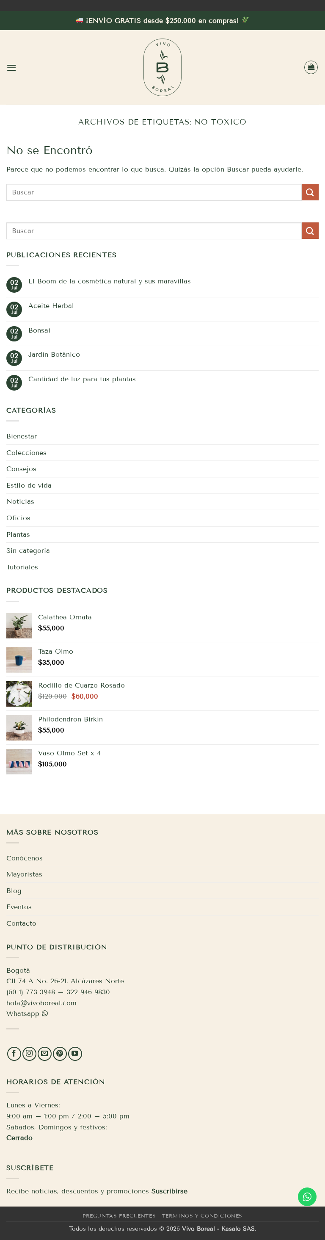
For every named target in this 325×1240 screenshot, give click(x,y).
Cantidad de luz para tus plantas (82, 379)
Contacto (21, 923)
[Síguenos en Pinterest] (60, 1054)
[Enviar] (310, 192)
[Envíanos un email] (45, 1054)
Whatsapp (22, 1014)
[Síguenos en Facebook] (14, 1054)
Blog (14, 891)
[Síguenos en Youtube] (75, 1054)
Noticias (20, 501)
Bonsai (39, 330)
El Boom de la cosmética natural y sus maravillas (109, 281)
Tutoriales (22, 567)
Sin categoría (28, 550)
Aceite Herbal (51, 306)
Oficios (18, 518)
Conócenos (24, 858)
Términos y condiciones (202, 1215)
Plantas (18, 534)
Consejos (21, 469)
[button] (11, 67)
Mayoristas (24, 874)
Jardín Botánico (54, 354)
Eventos (19, 907)
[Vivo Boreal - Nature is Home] (162, 67)
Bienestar (21, 436)
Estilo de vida (29, 485)
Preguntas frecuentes (119, 1215)
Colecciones (26, 453)
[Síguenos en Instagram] (29, 1054)
